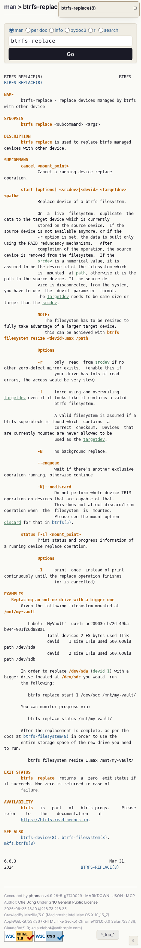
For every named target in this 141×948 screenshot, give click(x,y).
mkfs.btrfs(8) (19, 843)
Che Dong (27, 902)
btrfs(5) (61, 522)
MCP (130, 895)
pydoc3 (78, 30)
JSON (118, 895)
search (111, 30)
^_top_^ (108, 934)
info (59, 30)
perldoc (39, 30)
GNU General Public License (73, 902)
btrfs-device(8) (39, 837)
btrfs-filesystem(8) (46, 736)
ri (95, 30)
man (10, 6)
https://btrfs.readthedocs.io (54, 819)
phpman (36, 895)
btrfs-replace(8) (99, 8)
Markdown (97, 895)
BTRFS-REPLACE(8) (23, 82)
